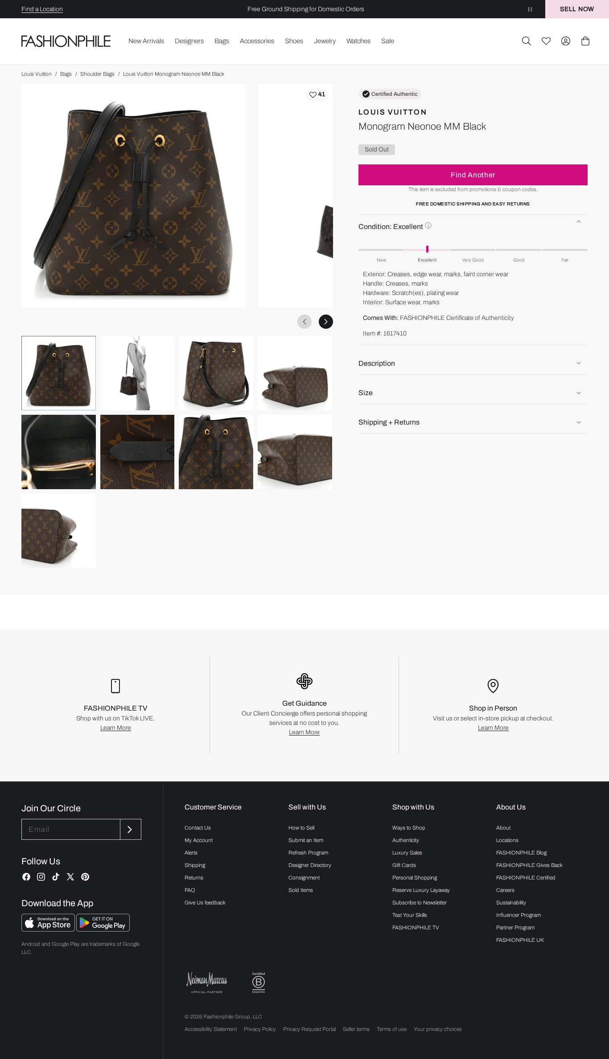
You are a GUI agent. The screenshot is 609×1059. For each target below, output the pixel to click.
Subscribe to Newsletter (419, 903)
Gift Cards (404, 865)
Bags (66, 74)
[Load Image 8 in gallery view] (295, 452)
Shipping (195, 865)
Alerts (191, 853)
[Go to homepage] (66, 41)
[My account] (566, 41)
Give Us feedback (205, 903)
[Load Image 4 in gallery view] (295, 373)
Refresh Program (308, 853)
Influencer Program (518, 915)
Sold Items (300, 890)
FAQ (190, 890)
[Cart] (585, 41)
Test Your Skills (409, 915)
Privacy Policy (260, 1029)
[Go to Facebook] (26, 877)
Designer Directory (309, 865)
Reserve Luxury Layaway (421, 890)
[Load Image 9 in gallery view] (58, 531)
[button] (526, 41)
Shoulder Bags (97, 74)
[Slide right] (326, 322)
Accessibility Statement (211, 1029)
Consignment (304, 878)
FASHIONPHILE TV (415, 927)
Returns (194, 878)
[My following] (546, 41)
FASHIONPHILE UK (520, 940)
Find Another (473, 174)
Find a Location (42, 9)
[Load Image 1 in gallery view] (58, 373)
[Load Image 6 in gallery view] (137, 452)
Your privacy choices (438, 1029)
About (503, 828)
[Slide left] (304, 322)
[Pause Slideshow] (530, 9)
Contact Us (198, 828)
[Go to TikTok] (56, 877)
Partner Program (515, 927)
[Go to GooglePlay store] (103, 929)
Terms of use (392, 1029)
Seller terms (356, 1029)
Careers (505, 890)
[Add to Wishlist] (317, 95)
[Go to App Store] (48, 929)
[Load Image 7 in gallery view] (216, 452)
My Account (199, 840)
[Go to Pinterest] (85, 877)
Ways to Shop (408, 828)
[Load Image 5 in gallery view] (58, 452)
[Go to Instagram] (41, 877)
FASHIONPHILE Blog (521, 853)
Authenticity (405, 840)
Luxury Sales (407, 853)
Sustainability (511, 903)
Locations (507, 840)
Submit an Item (305, 840)
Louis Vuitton (36, 74)
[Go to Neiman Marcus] (206, 982)
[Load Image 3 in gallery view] (216, 373)
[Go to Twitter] (70, 877)
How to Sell (301, 828)
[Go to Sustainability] (258, 983)
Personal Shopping (414, 878)
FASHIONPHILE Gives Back (529, 865)
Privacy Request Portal (309, 1029)
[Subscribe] (130, 829)
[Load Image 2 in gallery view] (137, 373)
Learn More (115, 727)
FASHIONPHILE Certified (526, 878)
